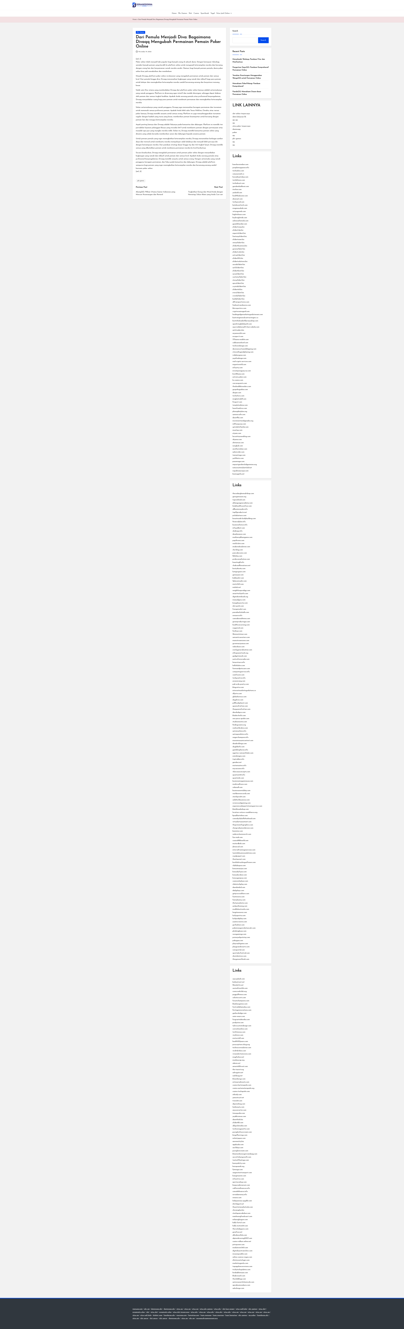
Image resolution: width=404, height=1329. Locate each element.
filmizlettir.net (238, 985)
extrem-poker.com (240, 377)
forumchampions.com (241, 1001)
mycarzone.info (238, 768)
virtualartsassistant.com (242, 822)
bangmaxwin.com (239, 1176)
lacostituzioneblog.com (242, 436)
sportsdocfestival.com (241, 953)
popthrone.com (238, 540)
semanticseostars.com (241, 637)
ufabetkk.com (238, 1123)
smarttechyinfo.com (240, 593)
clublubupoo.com (239, 865)
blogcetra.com (238, 687)
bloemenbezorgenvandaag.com (245, 1154)
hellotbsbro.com (239, 665)
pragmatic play (139, 1312)
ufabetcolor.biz (238, 252)
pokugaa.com (238, 940)
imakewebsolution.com (241, 547)
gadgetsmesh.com (240, 656)
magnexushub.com (240, 208)
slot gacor (144, 1318)
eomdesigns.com (239, 756)
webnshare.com (239, 647)
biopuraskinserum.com (241, 1185)
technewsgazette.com (241, 1129)
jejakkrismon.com (239, 1116)
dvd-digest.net (238, 1204)
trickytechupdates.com (241, 1269)
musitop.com (237, 430)
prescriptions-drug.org (241, 1044)
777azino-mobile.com (241, 339)
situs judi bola (241, 1309)
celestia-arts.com (239, 997)
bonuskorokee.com (240, 875)
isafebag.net (238, 1076)
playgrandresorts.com (241, 947)
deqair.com (237, 393)
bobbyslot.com (238, 578)
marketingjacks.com (240, 1263)
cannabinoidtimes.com (241, 618)
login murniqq (218, 1315)
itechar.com (237, 189)
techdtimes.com (239, 180)
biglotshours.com (239, 214)
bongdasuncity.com (240, 603)
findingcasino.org (239, 725)
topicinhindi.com (239, 500)
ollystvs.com (237, 693)
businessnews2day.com (241, 790)
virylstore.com (238, 1035)
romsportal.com (239, 950)
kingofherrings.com (240, 1135)
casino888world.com (240, 840)
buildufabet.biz (239, 299)
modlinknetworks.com (241, 909)
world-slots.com (238, 543)
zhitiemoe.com (238, 443)
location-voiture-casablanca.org (245, 812)
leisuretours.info (239, 662)
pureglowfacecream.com (242, 1132)
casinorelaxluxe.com (240, 881)
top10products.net (240, 512)
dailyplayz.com (238, 890)
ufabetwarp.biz (239, 227)
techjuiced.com (238, 202)
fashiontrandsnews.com (242, 305)
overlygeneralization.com (242, 650)
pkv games (140, 180)
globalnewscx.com (240, 697)
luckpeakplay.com (239, 918)
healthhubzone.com (240, 196)
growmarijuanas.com (241, 643)
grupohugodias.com (240, 389)
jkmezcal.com (238, 847)
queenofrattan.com (240, 706)
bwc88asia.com (239, 374)
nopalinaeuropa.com (241, 471)
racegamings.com (239, 934)
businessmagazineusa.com (243, 781)
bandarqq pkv (169, 1315)
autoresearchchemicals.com (243, 1282)
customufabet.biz (239, 277)
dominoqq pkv (156, 1309)
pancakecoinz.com (240, 553)
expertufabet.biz (239, 233)
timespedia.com (239, 1113)
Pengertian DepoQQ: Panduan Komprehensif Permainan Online (251, 68)
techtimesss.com (239, 1032)
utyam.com (237, 433)
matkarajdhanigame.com (242, 537)
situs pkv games (206, 1309)
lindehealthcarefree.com (242, 506)
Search (235, 31)
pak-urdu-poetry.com (241, 684)
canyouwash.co (238, 174)
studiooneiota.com (240, 722)
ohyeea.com (237, 439)
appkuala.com (238, 1144)
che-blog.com (238, 550)
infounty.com (238, 368)
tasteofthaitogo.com (241, 1160)
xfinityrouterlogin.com (241, 1260)
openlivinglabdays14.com (242, 324)
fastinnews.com (239, 897)
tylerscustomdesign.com (242, 1026)
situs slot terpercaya (181, 1312)
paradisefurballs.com (241, 612)
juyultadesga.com (239, 358)
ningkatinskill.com (239, 399)
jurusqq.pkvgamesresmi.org (207, 1318)
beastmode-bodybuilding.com (244, 518)
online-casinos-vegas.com (242, 1257)
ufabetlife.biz (238, 258)
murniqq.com (182, 1315)
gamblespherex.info (240, 750)
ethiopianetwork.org (240, 653)
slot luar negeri (228, 1309)
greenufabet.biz (239, 249)
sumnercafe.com (239, 414)
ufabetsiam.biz (238, 239)
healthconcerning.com (241, 625)
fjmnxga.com (238, 1169)
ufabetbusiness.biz (240, 246)
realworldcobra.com (240, 728)
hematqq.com (193, 1315)
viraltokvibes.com (239, 1051)
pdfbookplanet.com (240, 703)
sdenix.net (236, 1063)
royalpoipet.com (239, 856)
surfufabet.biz (238, 268)
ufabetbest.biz (238, 271)
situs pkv (217, 1309)
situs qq (180, 1309)
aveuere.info (237, 615)
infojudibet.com (239, 528)
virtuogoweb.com (239, 211)
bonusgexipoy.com (240, 878)
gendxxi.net (237, 762)
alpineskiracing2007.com (242, 1238)
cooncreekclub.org (240, 991)
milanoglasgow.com (240, 1219)
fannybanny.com (239, 900)
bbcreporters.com (239, 308)
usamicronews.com (240, 922)
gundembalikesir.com (241, 186)
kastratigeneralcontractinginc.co (245, 318)
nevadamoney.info (240, 1194)
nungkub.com (238, 446)
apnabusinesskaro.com (241, 1285)
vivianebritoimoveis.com (242, 1054)
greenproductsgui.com (241, 622)
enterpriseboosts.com (241, 1082)
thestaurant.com (239, 859)
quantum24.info (239, 775)
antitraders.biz (238, 330)
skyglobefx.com (239, 747)
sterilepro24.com (239, 797)
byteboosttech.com (240, 205)
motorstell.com (238, 1038)
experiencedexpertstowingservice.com (247, 806)
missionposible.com (240, 1254)
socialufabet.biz (239, 264)
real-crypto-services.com (242, 361)
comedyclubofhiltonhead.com (244, 818)
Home (135, 19)
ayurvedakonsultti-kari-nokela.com (246, 327)
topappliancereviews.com (242, 1266)
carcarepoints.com (240, 383)
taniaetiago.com (239, 455)
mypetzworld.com (239, 364)
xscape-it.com (238, 336)
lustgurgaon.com (239, 572)
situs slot (262, 1309)
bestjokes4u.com (239, 568)
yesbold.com (237, 193)
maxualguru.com (239, 600)
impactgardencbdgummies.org (245, 464)
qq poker (252, 1315)
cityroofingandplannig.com (243, 352)
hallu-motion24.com (240, 1226)
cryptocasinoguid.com (241, 311)
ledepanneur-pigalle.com (242, 1201)
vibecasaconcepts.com (241, 772)
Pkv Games (140, 32)
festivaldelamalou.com (241, 1007)
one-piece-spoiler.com (241, 718)
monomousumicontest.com (243, 740)
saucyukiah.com (239, 979)
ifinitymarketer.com (240, 903)
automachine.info (239, 731)
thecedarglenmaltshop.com (243, 493)
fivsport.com (237, 402)
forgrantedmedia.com (241, 1019)
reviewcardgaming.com (242, 803)
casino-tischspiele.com (241, 1091)
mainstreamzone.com (241, 640)
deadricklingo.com (240, 743)
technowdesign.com (240, 346)
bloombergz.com (239, 1079)
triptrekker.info (238, 759)
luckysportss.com (239, 915)
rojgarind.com (238, 628)
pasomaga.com (239, 461)
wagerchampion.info (240, 737)
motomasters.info (239, 765)
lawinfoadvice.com (240, 408)
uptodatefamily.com (241, 427)
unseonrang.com (239, 681)
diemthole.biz (238, 1119)
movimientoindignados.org (243, 421)
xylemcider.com (238, 452)
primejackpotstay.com (241, 937)
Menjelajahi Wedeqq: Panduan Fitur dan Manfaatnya (249, 60)
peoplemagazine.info (241, 168)
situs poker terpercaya (241, 126)
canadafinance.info (240, 1191)
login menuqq (206, 1315)
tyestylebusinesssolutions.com (244, 853)
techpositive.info (239, 678)
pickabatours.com (239, 515)
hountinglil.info (238, 562)
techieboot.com (239, 183)
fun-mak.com (238, 837)
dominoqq (236, 129)
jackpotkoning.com (240, 906)
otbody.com (237, 1094)
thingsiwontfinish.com (241, 959)
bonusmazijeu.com (240, 868)
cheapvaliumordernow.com (243, 828)
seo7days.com (238, 1148)
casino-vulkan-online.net (242, 1241)
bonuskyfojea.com (240, 872)
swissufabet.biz (238, 243)
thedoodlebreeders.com (242, 386)
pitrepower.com (239, 1244)
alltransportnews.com (241, 302)
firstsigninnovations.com (242, 1010)
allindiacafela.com (240, 1235)
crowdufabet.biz (239, 296)
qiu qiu (235, 120)
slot (147, 1312)
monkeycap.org (238, 1060)
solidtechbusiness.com (241, 800)
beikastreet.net (239, 982)
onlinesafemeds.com (240, 221)
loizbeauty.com (238, 1107)
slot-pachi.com (238, 606)
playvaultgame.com (240, 943)
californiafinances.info (241, 1188)
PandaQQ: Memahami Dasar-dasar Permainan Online (247, 93)
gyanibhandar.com (240, 224)
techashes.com (238, 171)
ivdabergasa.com (239, 355)
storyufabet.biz (239, 280)
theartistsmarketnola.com (243, 1207)
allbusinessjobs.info (240, 509)
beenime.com (238, 831)
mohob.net (237, 587)
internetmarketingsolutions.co (244, 690)
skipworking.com (239, 1104)
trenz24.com (237, 1101)
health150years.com (240, 1041)
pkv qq (147, 1309)
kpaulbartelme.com (240, 815)
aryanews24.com (239, 333)
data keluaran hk (239, 117)
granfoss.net (237, 1232)
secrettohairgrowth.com (242, 1157)
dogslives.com (238, 700)
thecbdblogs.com (239, 1279)
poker (235, 132)
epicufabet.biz (238, 283)
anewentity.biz (238, 1141)
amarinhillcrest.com (240, 1066)
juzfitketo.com (238, 458)
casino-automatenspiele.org (243, 1088)
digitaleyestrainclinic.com (242, 1251)
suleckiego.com (238, 1288)
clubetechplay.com (240, 884)
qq (234, 123)
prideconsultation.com (241, 559)
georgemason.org (239, 497)
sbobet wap (157, 1315)
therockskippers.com (240, 1229)
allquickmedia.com (240, 1126)
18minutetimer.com (240, 634)
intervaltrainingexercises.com (244, 850)
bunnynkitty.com (239, 1163)
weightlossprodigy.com (241, 590)
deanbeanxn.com (239, 534)
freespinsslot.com (239, 609)
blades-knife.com (239, 715)
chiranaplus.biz (238, 1210)
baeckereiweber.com (240, 164)
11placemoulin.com (240, 581)
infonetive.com (238, 1179)
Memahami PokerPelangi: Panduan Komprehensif (246, 85)
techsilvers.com (238, 396)
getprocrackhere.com (241, 893)
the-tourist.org (238, 1069)
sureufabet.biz (238, 274)
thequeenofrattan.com (241, 709)
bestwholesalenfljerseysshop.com (245, 321)
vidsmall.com (238, 787)
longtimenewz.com (240, 912)
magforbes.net (238, 1057)
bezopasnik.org (238, 1166)
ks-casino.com (238, 380)
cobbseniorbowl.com (240, 343)
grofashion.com (239, 925)
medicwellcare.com (240, 784)
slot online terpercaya (241, 114)
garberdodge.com (240, 1013)
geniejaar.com (238, 575)
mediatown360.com (240, 1248)
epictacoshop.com (240, 1182)
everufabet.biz (238, 293)
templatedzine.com (240, 405)
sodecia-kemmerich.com (242, 834)
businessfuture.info (240, 525)
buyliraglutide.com (240, 218)
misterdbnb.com (239, 843)
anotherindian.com (240, 449)
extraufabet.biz (239, 255)
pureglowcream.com (240, 1151)
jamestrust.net (238, 1097)
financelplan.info (239, 522)
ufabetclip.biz (238, 230)
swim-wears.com (239, 1016)
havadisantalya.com (240, 177)
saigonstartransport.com (242, 1173)
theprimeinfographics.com (243, 825)
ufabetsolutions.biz (240, 261)
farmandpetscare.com (241, 668)
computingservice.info (241, 672)
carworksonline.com (240, 1029)
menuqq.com (138, 1309)
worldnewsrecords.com (241, 793)
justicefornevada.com (241, 659)
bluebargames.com (240, 1004)
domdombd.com (239, 887)
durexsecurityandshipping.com (244, 349)
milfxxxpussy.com (239, 424)
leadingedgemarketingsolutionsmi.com (248, 314)
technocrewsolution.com (242, 1047)
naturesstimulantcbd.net (242, 468)
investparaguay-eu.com (242, 371)
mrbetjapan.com (239, 1138)
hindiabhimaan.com (240, 1273)
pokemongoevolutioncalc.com (244, 928)
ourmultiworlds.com (240, 988)
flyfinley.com (237, 556)
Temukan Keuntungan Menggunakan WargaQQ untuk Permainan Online (247, 76)
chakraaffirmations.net (241, 565)
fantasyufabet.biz (240, 236)
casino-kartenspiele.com (242, 1085)
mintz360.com (238, 584)
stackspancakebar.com (241, 1213)
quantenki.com (238, 778)
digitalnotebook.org (240, 597)
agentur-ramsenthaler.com (243, 753)
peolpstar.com (238, 1022)
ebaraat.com (238, 199)
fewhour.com (237, 631)
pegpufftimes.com (240, 994)
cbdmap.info (237, 531)
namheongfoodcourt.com (242, 1216)
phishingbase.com (239, 931)
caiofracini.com (238, 675)
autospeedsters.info (240, 734)
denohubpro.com (239, 712)
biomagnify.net (238, 474)
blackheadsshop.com (241, 809)
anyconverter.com (239, 1110)
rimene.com (237, 1198)
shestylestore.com (239, 956)
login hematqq (231, 1315)
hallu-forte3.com (239, 1223)
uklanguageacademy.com (243, 503)
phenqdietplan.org (240, 411)
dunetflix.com (238, 418)
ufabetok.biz (237, 289)
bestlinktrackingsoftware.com (244, 862)
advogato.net (238, 1072)
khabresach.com (239, 1276)
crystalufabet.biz (239, 286)
